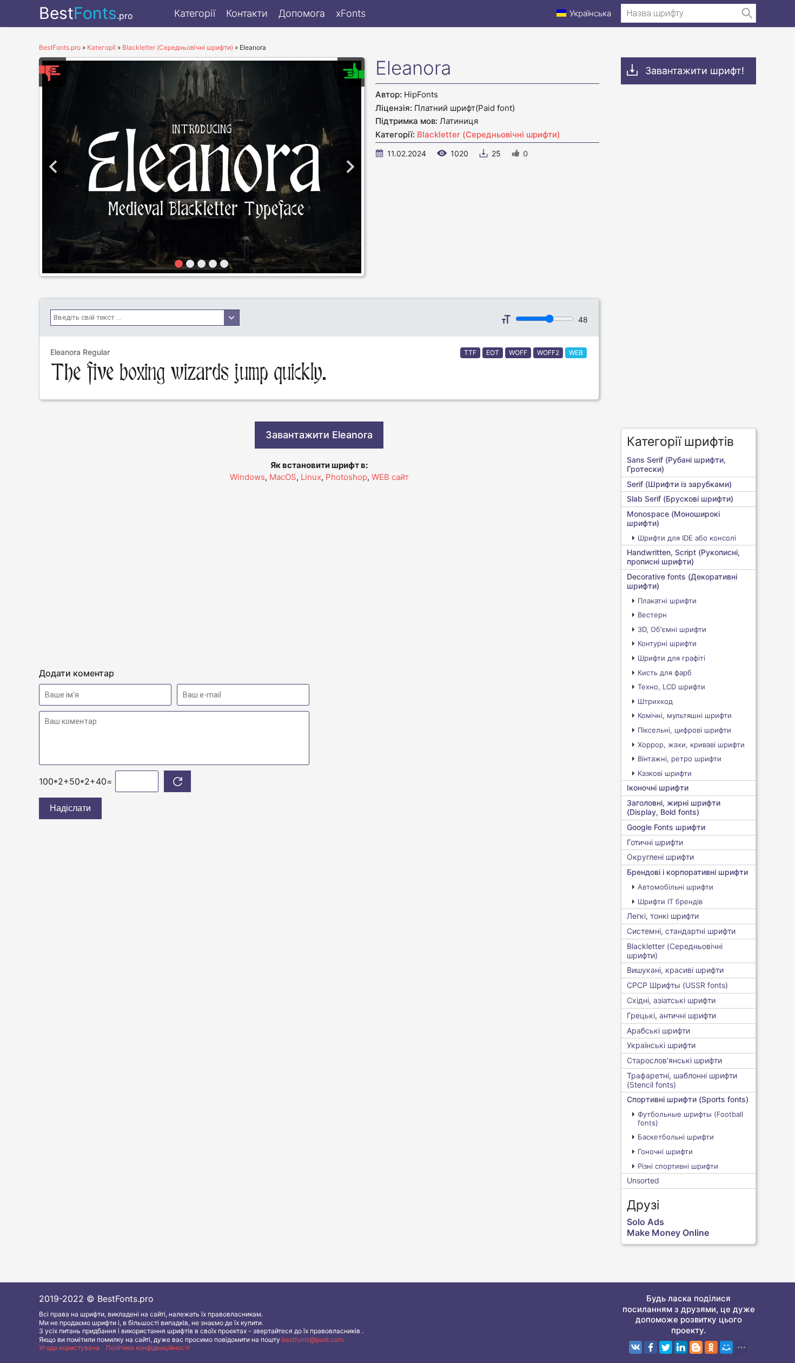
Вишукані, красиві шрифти (675, 969)
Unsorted (643, 1180)
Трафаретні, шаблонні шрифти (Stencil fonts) (682, 1080)
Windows (247, 477)
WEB (576, 352)
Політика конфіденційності (148, 1348)
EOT (492, 352)
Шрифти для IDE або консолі (687, 538)
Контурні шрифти (667, 643)
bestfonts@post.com (312, 1339)
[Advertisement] (319, 570)
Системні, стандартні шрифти (681, 931)
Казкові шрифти (665, 773)
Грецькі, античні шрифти (671, 1015)
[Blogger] (696, 1347)
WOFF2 (548, 352)
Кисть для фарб (665, 672)
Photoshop (346, 477)
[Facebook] (650, 1347)
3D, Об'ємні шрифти (672, 629)
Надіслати (70, 808)
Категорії (194, 13)
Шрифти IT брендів (670, 901)
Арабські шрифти (658, 1030)
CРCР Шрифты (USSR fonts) (677, 985)
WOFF (518, 352)
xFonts (351, 13)
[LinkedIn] (680, 1347)
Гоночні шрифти (665, 1151)
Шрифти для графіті (671, 658)
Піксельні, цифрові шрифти (684, 730)
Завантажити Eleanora (319, 434)
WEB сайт (390, 477)
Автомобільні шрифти (675, 887)
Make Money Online (668, 1232)
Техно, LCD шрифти (671, 686)
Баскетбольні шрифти (676, 1136)
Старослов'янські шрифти (674, 1060)
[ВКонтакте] (635, 1347)
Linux (311, 477)
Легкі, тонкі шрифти (663, 915)
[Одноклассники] (711, 1347)
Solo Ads (645, 1221)
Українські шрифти (661, 1045)
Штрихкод (655, 701)
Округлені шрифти (660, 856)
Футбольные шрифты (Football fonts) (690, 1118)
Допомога (302, 13)
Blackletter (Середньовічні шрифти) (488, 134)
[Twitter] (665, 1347)
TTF (470, 352)
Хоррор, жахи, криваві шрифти (691, 744)
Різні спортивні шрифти (678, 1166)
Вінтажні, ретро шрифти (679, 758)
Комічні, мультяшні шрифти (685, 715)
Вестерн (652, 614)
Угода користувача (69, 1348)
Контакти (247, 13)
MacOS (282, 477)
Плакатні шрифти (667, 600)
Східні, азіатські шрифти (671, 1000)
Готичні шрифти (655, 842)
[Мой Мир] (726, 1347)
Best (86, 13)
